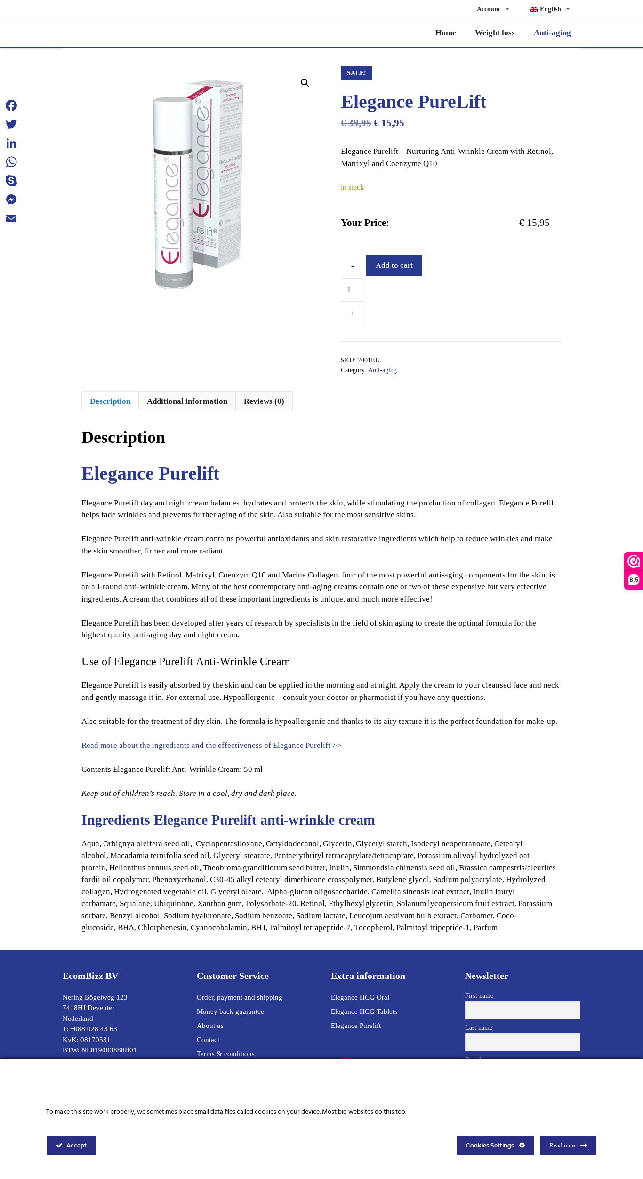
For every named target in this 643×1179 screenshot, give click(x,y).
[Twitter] (11, 124)
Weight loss (495, 32)
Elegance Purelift (356, 1025)
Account (488, 9)
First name (479, 995)
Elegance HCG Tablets (364, 1011)
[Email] (11, 218)
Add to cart (394, 265)
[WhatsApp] (11, 161)
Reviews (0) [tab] (264, 401)
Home (445, 32)
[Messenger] (11, 199)
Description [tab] (110, 401)
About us (210, 1025)
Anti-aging (552, 32)
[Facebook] (11, 105)
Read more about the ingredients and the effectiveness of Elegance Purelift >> (211, 745)
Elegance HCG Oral (360, 997)
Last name (478, 1027)
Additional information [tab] (187, 401)
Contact (208, 1039)
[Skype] (11, 180)
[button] (305, 82)
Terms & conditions (226, 1054)
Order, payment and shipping (239, 997)
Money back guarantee (230, 1011)
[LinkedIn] (11, 143)
